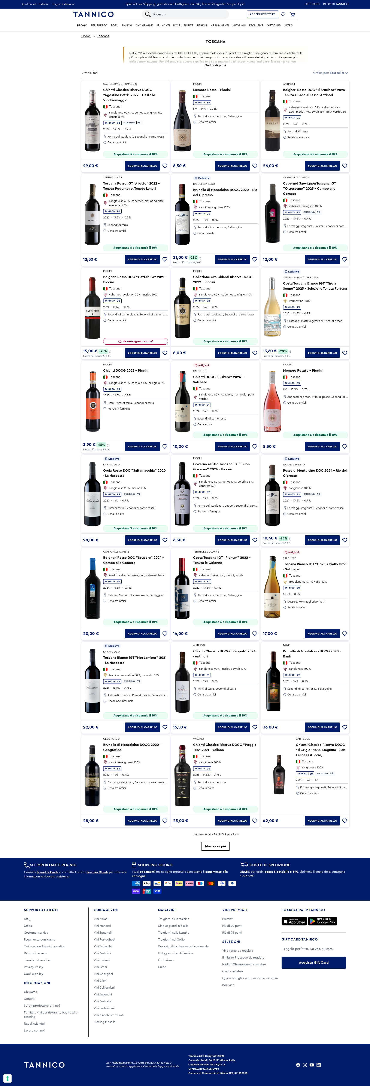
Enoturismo (166, 960)
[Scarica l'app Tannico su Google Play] (322, 921)
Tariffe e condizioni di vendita (44, 946)
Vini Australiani (103, 1001)
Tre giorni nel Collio (171, 939)
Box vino (228, 985)
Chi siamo (30, 992)
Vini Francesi (102, 925)
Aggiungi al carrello (142, 166)
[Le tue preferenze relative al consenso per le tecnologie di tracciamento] (7, 1078)
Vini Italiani (101, 919)
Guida (28, 925)
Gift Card (312, 4)
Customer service (36, 932)
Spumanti (163, 25)
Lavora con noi (34, 1030)
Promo (82, 25)
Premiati (227, 919)
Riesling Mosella (104, 1022)
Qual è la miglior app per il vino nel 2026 (250, 978)
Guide (162, 967)
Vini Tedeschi (103, 946)
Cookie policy (33, 973)
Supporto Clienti (41, 910)
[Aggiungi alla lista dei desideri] (165, 166)
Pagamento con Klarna (39, 939)
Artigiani (239, 25)
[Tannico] (93, 14)
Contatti (29, 998)
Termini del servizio (37, 960)
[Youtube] (311, 1065)
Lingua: (61, 4)
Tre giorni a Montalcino (173, 919)
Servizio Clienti (97, 872)
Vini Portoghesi (104, 939)
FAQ (27, 919)
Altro (288, 25)
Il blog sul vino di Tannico (175, 953)
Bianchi (127, 25)
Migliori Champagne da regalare (244, 964)
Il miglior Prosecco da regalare (243, 957)
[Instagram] (304, 1065)
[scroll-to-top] (361, 1065)
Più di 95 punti (232, 932)
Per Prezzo (99, 25)
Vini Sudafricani (104, 1008)
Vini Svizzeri (102, 960)
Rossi (114, 25)
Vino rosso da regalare (237, 950)
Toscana (103, 36)
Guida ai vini (106, 910)
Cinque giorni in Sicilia (173, 925)
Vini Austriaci (102, 953)
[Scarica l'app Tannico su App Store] (294, 921)
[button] (283, 14)
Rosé (176, 25)
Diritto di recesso (36, 953)
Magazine (167, 910)
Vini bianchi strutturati (109, 1015)
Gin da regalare (232, 971)
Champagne (144, 25)
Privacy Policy (33, 967)
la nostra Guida (47, 872)
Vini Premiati (234, 910)
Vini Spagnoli (103, 932)
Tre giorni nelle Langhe (173, 932)
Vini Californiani (104, 987)
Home (86, 36)
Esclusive (256, 25)
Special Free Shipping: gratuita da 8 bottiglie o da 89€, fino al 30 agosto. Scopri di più (185, 4)
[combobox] (189, 14)
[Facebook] (298, 1065)
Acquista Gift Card (314, 962)
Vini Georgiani (103, 973)
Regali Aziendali (34, 1023)
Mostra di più (215, 846)
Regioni (202, 25)
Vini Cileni (100, 980)
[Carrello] (292, 14)
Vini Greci (100, 967)
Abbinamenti (220, 25)
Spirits (188, 25)
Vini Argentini (103, 994)
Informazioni (37, 983)
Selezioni (231, 942)
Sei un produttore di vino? (42, 1005)
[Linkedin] (318, 1065)
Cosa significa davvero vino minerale (183, 946)
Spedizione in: (33, 4)
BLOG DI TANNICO (336, 4)
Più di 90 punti (232, 925)
